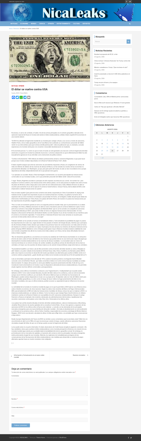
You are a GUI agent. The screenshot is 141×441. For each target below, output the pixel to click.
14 (122, 143)
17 (102, 147)
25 (107, 151)
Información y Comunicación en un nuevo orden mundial (29, 356)
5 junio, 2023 (15, 93)
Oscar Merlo (24, 93)
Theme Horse (40, 437)
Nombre (15, 399)
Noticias (14, 24)
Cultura (76, 24)
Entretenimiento (63, 24)
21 (122, 147)
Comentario (15, 376)
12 (112, 143)
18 (107, 147)
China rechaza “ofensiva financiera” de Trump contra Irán (112, 61)
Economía (24, 24)
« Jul (102, 158)
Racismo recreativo (79, 355)
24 (102, 151)
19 (112, 147)
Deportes (86, 24)
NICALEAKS (24, 437)
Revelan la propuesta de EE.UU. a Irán (106, 54)
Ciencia (42, 24)
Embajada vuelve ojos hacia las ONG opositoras (115, 117)
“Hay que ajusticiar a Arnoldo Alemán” (112, 107)
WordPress (62, 437)
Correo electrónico (18, 407)
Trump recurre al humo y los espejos (105, 82)
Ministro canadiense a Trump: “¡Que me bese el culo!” (111, 67)
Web (13, 416)
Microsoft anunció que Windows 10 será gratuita (114, 103)
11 (107, 143)
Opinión (51, 24)
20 (117, 147)
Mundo (33, 24)
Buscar (128, 41)
